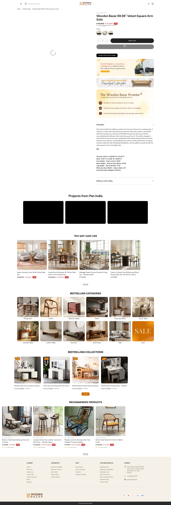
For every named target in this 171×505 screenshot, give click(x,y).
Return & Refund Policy (106, 477)
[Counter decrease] (98, 40)
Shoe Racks (97, 343)
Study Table (143, 319)
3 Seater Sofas (26, 9)
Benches (74, 343)
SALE (143, 343)
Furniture (78, 472)
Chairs (51, 319)
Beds (97, 319)
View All (86, 394)
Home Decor (79, 467)
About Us (29, 469)
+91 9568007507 (132, 476)
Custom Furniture (32, 477)
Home (18, 9)
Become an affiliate (56, 467)
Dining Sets (28, 319)
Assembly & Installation (106, 469)
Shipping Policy (104, 467)
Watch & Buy (55, 474)
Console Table (28, 343)
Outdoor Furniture (81, 474)
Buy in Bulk (54, 472)
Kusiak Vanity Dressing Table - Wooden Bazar (116, 386)
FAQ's (28, 479)
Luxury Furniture (80, 469)
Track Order (30, 474)
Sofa (120, 343)
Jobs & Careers (55, 477)
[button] (21, 3)
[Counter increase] (106, 40)
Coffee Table (50, 343)
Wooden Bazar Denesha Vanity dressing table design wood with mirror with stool (98, 386)
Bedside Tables (74, 319)
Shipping (104, 25)
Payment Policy (104, 479)
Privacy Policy (104, 482)
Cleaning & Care (104, 472)
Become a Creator (56, 469)
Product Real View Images (107, 55)
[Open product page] (32, 255)
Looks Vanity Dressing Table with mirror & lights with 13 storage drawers (66, 386)
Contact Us (30, 472)
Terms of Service (105, 474)
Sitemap (29, 482)
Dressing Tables (120, 319)
